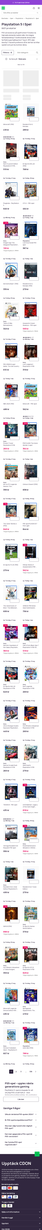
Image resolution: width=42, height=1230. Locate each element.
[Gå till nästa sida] (36, 1039)
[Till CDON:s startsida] (3, 8)
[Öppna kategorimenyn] (38, 8)
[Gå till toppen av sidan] (37, 1121)
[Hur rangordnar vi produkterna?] (6, 59)
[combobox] (21, 13)
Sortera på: (13, 59)
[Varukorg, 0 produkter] (33, 8)
